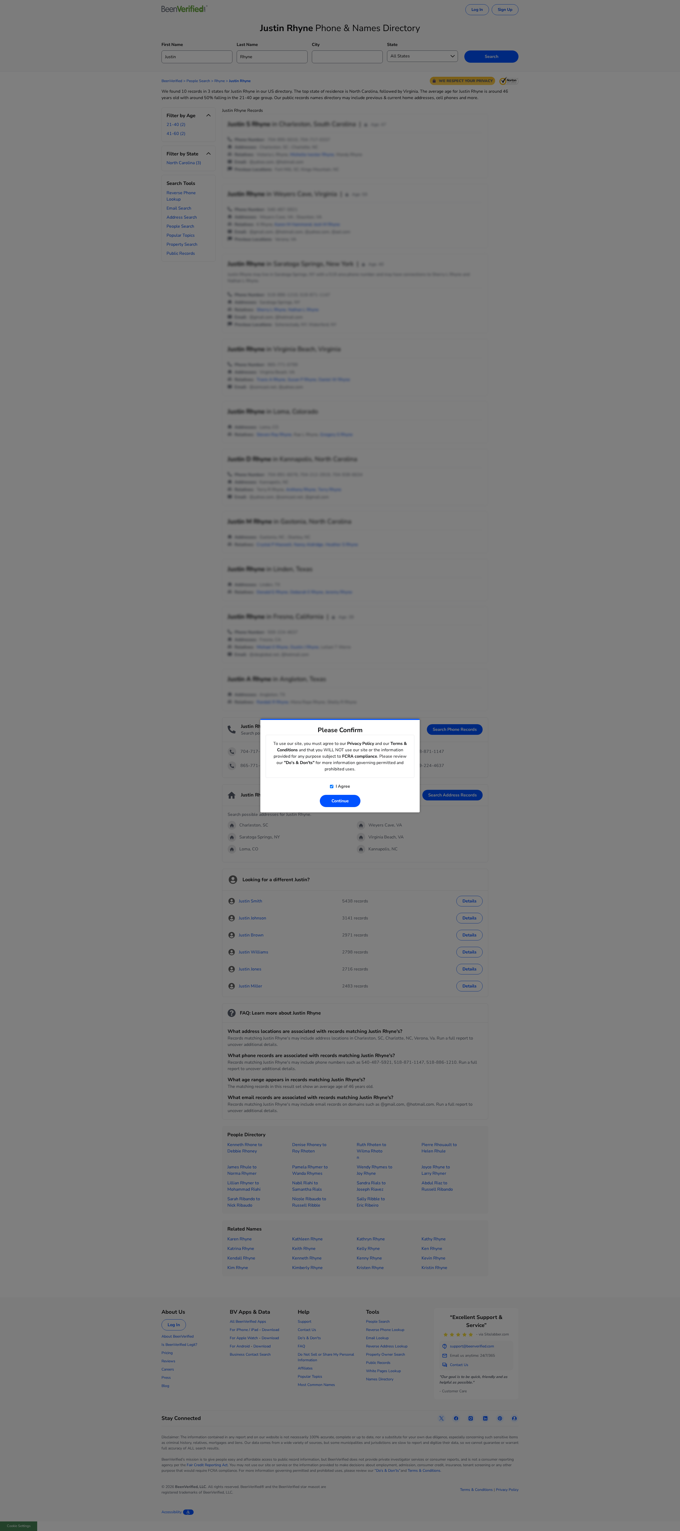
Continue (340, 801)
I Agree (342, 786)
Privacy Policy (360, 744)
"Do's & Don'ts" (299, 763)
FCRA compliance (359, 756)
